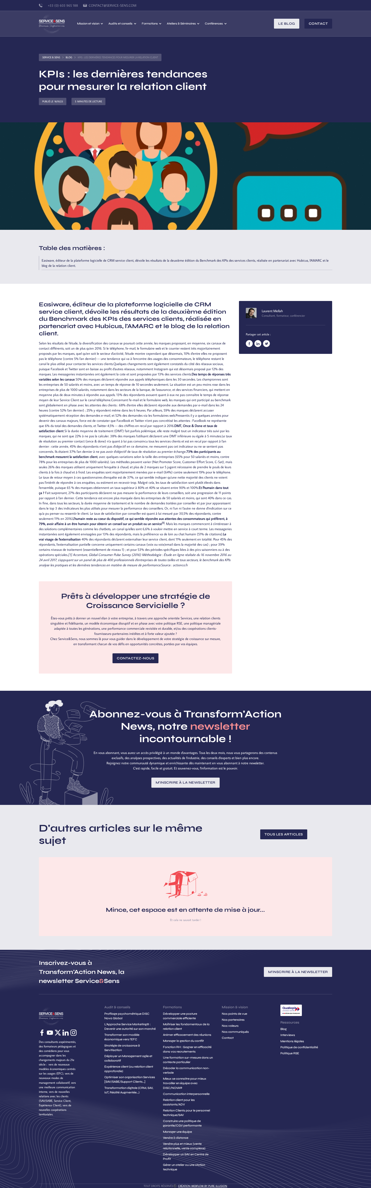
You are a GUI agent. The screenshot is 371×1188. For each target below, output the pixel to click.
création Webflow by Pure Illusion (202, 1186)
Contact (318, 23)
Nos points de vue (234, 1014)
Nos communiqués (235, 1032)
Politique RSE (289, 1053)
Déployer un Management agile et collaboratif (128, 1058)
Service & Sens (51, 57)
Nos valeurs (230, 1026)
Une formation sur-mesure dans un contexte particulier (188, 1060)
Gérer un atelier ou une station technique (184, 1167)
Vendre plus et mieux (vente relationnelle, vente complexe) (184, 1146)
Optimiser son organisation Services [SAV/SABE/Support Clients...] (129, 1079)
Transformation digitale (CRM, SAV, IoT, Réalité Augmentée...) (128, 1090)
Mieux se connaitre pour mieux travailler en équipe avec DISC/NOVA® (184, 1083)
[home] (58, 23)
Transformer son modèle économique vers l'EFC (121, 1037)
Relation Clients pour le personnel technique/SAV (186, 1113)
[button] (90, 23)
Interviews (287, 1035)
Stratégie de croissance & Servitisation (122, 1048)
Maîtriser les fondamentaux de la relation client (186, 1026)
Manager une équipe (177, 1132)
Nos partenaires (233, 1020)
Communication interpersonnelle (186, 1094)
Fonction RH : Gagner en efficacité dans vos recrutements (187, 1049)
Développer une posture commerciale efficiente (180, 1016)
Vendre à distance (175, 1138)
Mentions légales (292, 1041)
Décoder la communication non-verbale (186, 1070)
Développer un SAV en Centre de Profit (185, 1157)
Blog (69, 57)
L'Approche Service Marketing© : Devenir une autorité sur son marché (130, 1026)
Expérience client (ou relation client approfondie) (128, 1069)
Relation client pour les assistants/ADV (179, 1102)
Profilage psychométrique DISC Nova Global (126, 1016)
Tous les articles (284, 834)
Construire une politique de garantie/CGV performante (182, 1123)
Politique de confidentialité (299, 1047)
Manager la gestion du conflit (183, 1041)
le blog (286, 23)
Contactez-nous (135, 658)
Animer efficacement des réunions (187, 1035)
